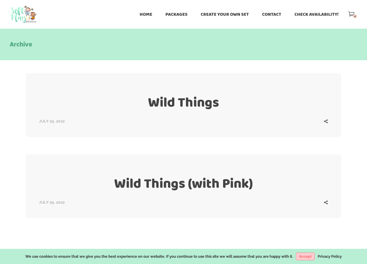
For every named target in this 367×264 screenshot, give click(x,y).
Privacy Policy (330, 256)
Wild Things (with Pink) (183, 183)
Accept (305, 256)
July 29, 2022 (52, 121)
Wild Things (183, 102)
